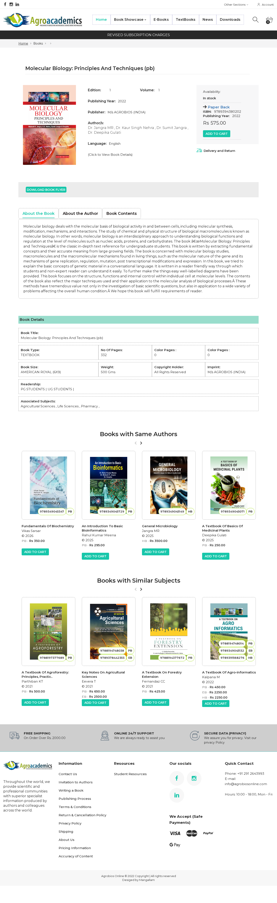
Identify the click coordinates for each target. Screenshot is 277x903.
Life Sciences (68, 406)
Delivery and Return (219, 151)
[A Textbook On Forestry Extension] (168, 631)
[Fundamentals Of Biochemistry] (48, 485)
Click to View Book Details (110, 155)
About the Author (80, 213)
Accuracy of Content (76, 856)
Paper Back (219, 107)
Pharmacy (89, 406)
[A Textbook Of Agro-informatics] (229, 631)
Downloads (230, 20)
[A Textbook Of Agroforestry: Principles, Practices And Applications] (48, 631)
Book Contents (121, 213)
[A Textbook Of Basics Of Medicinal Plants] (229, 485)
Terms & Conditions (75, 807)
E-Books (161, 20)
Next (73, 124)
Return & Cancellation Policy (82, 815)
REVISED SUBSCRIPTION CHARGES (138, 35)
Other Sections (234, 4)
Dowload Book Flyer (46, 190)
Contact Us (68, 774)
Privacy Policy (70, 823)
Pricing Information (75, 848)
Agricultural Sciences (38, 406)
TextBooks (186, 20)
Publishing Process (75, 799)
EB (84, 697)
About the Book (39, 213)
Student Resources (130, 774)
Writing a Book (71, 790)
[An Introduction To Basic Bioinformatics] (108, 485)
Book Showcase (128, 20)
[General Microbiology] (168, 485)
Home (101, 20)
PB (24, 541)
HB (144, 541)
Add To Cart (217, 134)
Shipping (66, 831)
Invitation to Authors (76, 782)
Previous (26, 124)
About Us (66, 840)
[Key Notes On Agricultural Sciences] (108, 631)
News (208, 20)
